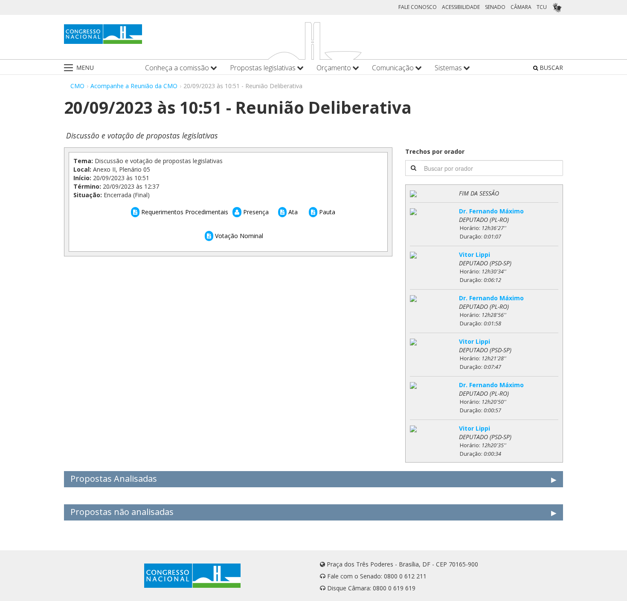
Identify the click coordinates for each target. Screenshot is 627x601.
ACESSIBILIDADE (461, 7)
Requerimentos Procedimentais (183, 212)
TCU (542, 7)
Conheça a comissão (178, 67)
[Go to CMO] (103, 34)
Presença (255, 212)
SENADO (495, 7)
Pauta (326, 212)
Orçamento (334, 67)
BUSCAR (550, 67)
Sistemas (449, 67)
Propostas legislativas (263, 67)
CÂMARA (521, 7)
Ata (292, 212)
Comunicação (393, 67)
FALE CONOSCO (417, 7)
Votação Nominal (238, 236)
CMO (77, 86)
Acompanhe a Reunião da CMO (133, 86)
